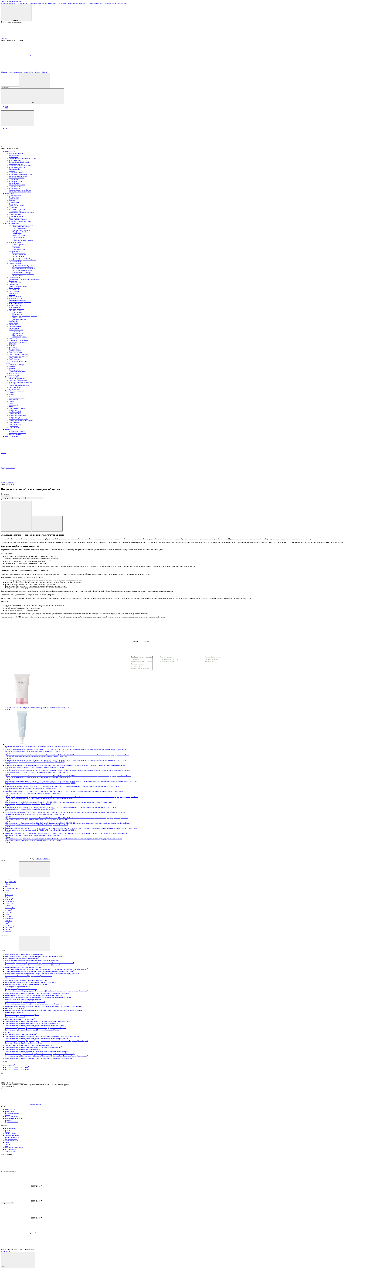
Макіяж (7, 363)
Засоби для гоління (15, 389)
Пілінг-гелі (16, 246)
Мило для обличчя (18, 235)
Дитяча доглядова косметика (18, 220)
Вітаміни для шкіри (15, 413)
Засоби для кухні (14, 188)
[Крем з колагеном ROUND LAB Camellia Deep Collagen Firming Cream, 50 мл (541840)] (188, 791)
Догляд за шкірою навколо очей (19, 354)
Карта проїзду (5, 1251)
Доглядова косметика (12, 223)
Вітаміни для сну (14, 417)
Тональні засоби (14, 375)
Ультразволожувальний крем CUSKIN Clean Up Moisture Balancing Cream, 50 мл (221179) (34, 814)
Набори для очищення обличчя (22, 240)
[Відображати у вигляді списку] (47, 524)
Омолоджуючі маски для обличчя (23, 268)
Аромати (8, 429)
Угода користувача (58, 3)
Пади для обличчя (18, 237)
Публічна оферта (110, 3)
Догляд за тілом (14, 359)
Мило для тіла (17, 317)
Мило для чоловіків (15, 387)
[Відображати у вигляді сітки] (16, 524)
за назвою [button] (29, 498)
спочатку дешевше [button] (18, 498)
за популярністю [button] (6, 498)
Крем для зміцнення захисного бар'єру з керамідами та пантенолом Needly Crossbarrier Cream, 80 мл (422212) (41, 798)
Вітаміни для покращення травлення (21, 420)
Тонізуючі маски (17, 275)
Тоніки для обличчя (18, 253)
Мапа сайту (8, 1144)
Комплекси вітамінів (15, 424)
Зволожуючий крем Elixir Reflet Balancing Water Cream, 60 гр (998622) (28, 804)
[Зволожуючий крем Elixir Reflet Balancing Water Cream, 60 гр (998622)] (188, 802)
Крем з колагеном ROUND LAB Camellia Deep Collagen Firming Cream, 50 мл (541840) (33, 793)
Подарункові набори (11, 436)
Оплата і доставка (17, 3)
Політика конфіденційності (95, 3)
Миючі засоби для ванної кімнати (20, 190)
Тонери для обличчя (19, 254)
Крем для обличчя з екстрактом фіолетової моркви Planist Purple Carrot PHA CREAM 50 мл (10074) (37, 777)
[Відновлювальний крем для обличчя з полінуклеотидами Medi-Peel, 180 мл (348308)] (188, 839)
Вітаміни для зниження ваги (18, 415)
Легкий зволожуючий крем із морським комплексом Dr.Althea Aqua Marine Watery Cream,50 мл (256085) (39, 746)
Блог (84, 3)
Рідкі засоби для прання (212, 657)
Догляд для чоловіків (12, 377)
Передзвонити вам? (7, 1203)
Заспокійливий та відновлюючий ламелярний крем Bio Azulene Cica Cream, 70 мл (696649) (35, 762)
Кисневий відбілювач (167, 661)
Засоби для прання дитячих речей (20, 221)
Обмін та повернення (30, 3)
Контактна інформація (44, 3)
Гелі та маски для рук (19, 337)
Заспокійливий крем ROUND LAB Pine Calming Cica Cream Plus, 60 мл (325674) (31, 788)
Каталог (3, 3)
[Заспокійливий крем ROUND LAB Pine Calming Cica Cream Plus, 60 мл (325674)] (188, 786)
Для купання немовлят (16, 218)
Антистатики (209, 661)
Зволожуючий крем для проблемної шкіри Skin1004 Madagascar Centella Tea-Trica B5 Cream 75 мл (37, 772)
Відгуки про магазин (71, 3)
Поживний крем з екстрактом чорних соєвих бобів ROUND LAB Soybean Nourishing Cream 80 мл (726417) (40, 830)
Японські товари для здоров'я (14, 391)
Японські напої (14, 427)
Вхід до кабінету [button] (10, 1128)
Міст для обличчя (18, 256)
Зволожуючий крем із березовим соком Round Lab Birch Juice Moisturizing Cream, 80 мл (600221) (36, 825)
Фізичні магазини (121, 3)
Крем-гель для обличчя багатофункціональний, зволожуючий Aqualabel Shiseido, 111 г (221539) (36, 756)
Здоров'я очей (13, 426)
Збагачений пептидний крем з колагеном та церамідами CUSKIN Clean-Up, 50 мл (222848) (35, 751)
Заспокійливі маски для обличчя (23, 274)
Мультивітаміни (14, 422)
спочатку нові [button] (38, 498)
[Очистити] (34, 869)
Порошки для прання (167, 657)
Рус (6, 128)
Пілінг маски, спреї (18, 249)
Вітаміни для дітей (15, 214)
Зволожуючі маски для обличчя (22, 270)
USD (6, 108)
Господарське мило (211, 659)
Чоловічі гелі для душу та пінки (19, 385)
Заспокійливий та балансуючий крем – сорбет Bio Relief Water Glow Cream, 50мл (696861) (34, 767)
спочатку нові (6, 496)
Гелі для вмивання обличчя (21, 230)
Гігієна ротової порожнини (18, 361)
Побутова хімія (10, 151)
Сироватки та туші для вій (17, 372)
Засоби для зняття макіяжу (21, 227)
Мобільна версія (35, 1104)
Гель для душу (17, 312)
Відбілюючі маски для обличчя (22, 272)
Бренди (80, 3)
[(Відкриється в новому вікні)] (2, 1089)
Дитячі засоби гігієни (16, 216)
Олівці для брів (14, 373)
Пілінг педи (16, 247)
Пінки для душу (17, 314)
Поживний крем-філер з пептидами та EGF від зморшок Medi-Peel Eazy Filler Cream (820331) (35, 835)
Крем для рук (16, 331)
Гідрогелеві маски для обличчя (22, 267)
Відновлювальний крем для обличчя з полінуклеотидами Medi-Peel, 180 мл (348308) (33, 840)
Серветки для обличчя (19, 239)
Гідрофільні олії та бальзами (21, 232)
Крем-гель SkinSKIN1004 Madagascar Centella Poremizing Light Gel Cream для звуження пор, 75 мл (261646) (40, 708)
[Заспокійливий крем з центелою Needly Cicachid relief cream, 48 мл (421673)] (188, 807)
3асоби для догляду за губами (18, 356)
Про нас (8, 3)
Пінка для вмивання (19, 228)
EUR (6, 106)
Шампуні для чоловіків (16, 384)
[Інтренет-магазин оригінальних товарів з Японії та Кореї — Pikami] (9, 1081)
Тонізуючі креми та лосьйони (22, 258)
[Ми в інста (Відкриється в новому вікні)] (15, 70)
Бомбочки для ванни (19, 319)
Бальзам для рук (17, 333)
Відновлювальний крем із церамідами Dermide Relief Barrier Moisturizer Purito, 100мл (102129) (36, 819)
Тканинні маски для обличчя (22, 265)
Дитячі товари (9, 193)
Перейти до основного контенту (11, 1)
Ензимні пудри (17, 233)
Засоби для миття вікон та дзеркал (20, 192)
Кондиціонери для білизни (169, 659)
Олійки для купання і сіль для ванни (24, 316)
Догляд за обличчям (15, 352)
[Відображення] (16, 508)
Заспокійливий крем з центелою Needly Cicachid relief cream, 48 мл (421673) (30, 809)
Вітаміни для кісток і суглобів (18, 419)
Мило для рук (17, 335)
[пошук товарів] (34, 80)
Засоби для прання (15, 186)
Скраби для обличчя (19, 244)
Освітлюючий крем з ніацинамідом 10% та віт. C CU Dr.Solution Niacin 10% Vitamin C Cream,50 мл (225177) (40, 783)
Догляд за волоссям (15, 358)
